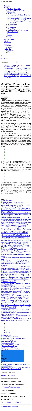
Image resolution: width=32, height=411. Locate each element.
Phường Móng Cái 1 (5, 58)
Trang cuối (7, 332)
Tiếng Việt (8, 49)
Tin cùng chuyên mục (6, 200)
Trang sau (6, 330)
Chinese (11, 52)
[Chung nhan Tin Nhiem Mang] (9, 406)
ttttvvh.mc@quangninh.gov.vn (13, 402)
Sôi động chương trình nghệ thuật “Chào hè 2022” (17, 68)
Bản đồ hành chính (6, 335)
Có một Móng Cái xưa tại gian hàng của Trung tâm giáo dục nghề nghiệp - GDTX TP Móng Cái (17, 73)
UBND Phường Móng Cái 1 (8, 375)
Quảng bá (3, 362)
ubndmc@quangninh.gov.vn (12, 387)
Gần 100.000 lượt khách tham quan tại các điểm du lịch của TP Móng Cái (17, 65)
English (11, 50)
